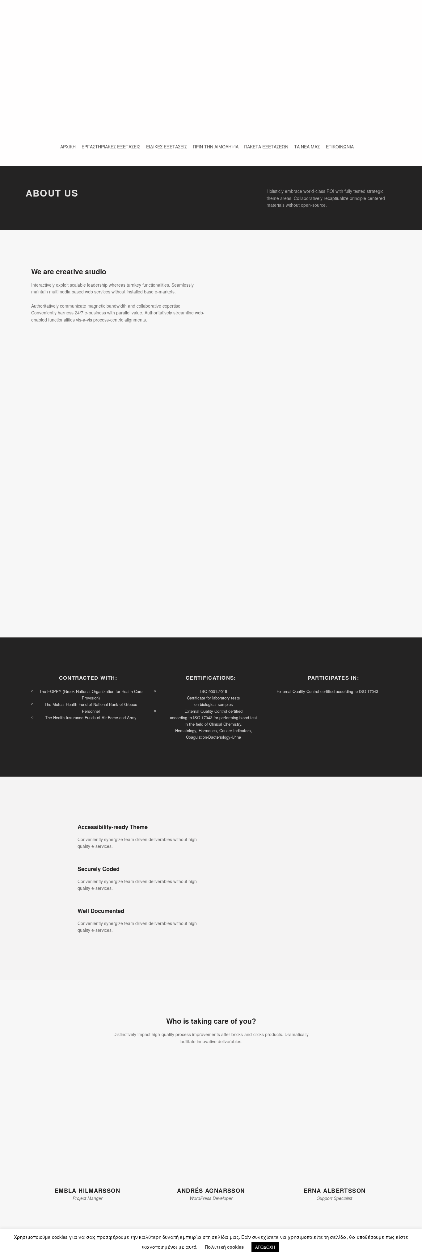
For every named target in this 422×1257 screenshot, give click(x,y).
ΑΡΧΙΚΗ (68, 146)
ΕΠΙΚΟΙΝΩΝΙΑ (340, 146)
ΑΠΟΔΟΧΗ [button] (265, 1247)
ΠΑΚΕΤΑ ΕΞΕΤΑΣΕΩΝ (266, 146)
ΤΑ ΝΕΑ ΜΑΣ (307, 146)
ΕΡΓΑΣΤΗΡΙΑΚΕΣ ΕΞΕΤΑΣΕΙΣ (111, 146)
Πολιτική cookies (224, 1246)
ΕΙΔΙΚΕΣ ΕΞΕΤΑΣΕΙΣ (166, 146)
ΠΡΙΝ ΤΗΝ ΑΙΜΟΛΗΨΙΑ (215, 146)
